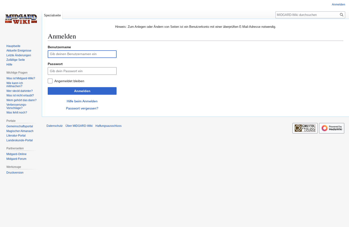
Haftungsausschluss (108, 126)
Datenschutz (55, 126)
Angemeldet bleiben (69, 81)
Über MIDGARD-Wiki (79, 126)
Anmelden (82, 91)
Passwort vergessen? (82, 108)
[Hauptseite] (21, 19)
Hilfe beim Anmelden (82, 101)
